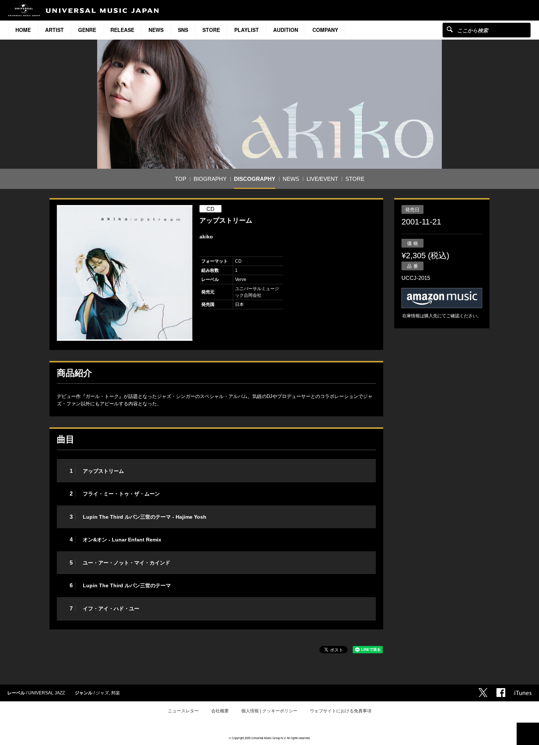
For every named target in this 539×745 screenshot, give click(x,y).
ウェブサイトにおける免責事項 (340, 711)
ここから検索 (450, 29)
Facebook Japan (500, 692)
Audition (285, 29)
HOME (23, 29)
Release (122, 29)
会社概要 (220, 711)
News (156, 29)
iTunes (523, 693)
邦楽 (115, 692)
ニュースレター (183, 711)
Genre (87, 29)
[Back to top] (528, 734)
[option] (124, 273)
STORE (211, 29)
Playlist (246, 29)
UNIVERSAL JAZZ (46, 692)
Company (325, 29)
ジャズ (102, 692)
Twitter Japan (482, 692)
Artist (54, 29)
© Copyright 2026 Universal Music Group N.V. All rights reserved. (269, 738)
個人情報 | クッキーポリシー (269, 711)
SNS (183, 29)
